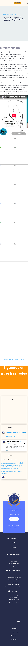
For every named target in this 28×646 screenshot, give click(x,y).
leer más (6, 299)
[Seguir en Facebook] (23, 621)
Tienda (14, 545)
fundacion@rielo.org (14, 599)
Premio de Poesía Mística (9, 14)
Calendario (14, 542)
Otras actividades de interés (11, 341)
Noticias (20, 13)
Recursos (14, 547)
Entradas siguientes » (20, 359)
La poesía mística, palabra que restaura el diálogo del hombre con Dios (13, 279)
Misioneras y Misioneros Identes (14, 575)
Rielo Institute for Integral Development (14, 587)
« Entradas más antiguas (8, 359)
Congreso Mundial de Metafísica (14, 577)
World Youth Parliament (14, 584)
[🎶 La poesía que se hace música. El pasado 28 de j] (14, 421)
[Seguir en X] (14, 621)
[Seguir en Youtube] (10, 621)
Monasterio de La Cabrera (14, 579)
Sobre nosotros (14, 558)
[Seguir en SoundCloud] (18, 621)
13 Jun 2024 (9, 443)
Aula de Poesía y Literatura (10, 13)
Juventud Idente (14, 582)
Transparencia (14, 566)
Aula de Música (8, 313)
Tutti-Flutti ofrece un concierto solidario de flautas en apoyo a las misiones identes (14, 310)
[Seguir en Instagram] (5, 621)
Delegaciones (14, 561)
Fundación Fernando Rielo (13, 441)
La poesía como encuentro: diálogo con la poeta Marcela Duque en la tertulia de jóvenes (13, 336)
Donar (14, 550)
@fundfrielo (22, 441)
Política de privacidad (13, 525)
